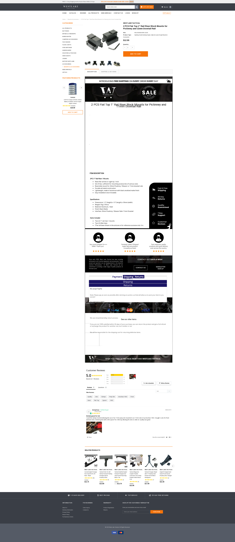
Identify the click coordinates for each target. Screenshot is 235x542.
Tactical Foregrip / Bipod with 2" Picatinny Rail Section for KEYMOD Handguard (151, 474)
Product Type (127, 35)
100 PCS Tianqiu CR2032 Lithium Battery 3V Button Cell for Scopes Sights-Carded (73, 101)
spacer (105, 400)
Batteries (65, 31)
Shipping (128, 276)
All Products (166, 13)
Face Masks (66, 42)
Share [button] (90, 437)
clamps (103, 397)
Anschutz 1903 (122, 397)
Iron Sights (66, 56)
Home (64, 19)
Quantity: (126, 44)
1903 (111, 400)
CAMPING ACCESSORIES (70, 39)
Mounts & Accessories (73, 19)
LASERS (64, 58)
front (132, 397)
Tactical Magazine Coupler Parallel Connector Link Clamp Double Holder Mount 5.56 (135, 475)
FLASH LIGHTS (66, 45)
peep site (112, 397)
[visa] (114, 532)
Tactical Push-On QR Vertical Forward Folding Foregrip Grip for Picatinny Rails (106, 474)
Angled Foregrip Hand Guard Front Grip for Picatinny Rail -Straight (166, 473)
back (89, 400)
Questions (101, 387)
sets (96, 397)
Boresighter (66, 36)
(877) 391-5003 (148, 7)
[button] (167, 437)
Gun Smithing (67, 47)
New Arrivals (67, 69)
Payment (117, 276)
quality (90, 397)
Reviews (89, 387)
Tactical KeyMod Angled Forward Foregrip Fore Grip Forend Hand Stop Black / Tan (121, 474)
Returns (139, 276)
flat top (96, 400)
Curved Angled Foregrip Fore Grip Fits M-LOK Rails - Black (90, 473)
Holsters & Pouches (69, 53)
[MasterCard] (120, 532)
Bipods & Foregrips (69, 34)
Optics (64, 72)
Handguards (66, 50)
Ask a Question (149, 383)
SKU (124, 32)
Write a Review (165, 383)
